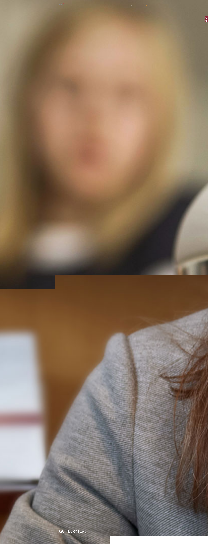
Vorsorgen (145, 5)
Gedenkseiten (138, 5)
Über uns (120, 5)
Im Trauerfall (105, 5)
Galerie (113, 5)
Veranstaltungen (129, 5)
